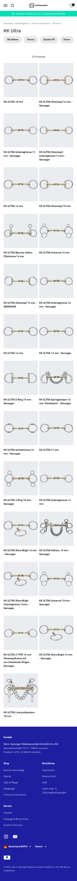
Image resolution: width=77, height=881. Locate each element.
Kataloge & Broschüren (16, 819)
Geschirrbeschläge (14, 770)
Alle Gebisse (12, 39)
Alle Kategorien (22, 23)
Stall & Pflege (11, 782)
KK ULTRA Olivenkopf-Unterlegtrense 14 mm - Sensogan (52, 156)
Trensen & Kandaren (40, 23)
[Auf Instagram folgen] (6, 836)
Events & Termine (13, 825)
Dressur (31, 39)
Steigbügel (9, 788)
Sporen (7, 776)
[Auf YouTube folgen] (15, 836)
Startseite (8, 23)
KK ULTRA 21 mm (49, 449)
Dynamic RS (49, 39)
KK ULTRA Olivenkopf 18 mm (55, 206)
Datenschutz (49, 776)
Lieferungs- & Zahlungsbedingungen (54, 790)
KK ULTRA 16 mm (13, 206)
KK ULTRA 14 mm (13, 353)
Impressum (48, 770)
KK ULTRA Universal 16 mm (54, 252)
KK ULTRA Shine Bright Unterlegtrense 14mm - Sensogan (16, 604)
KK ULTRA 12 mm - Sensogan (55, 353)
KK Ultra (57, 23)
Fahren (67, 39)
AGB (44, 782)
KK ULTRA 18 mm (13, 101)
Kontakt (8, 812)
